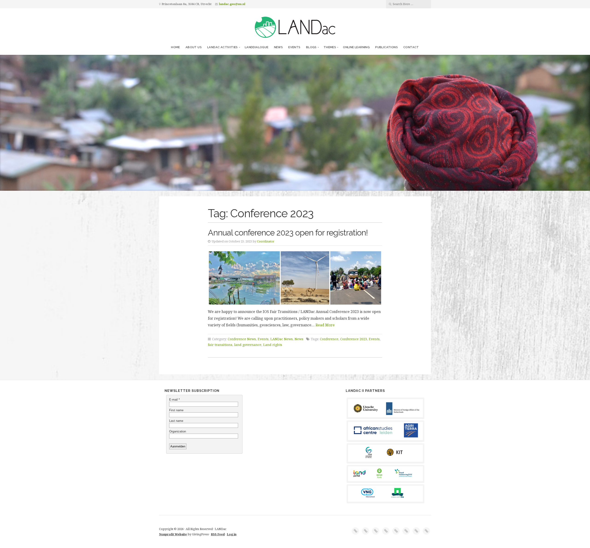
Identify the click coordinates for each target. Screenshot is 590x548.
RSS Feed (218, 534)
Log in (231, 534)
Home (175, 47)
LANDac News (281, 339)
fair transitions (220, 344)
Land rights (272, 344)
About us (194, 47)
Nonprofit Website (173, 534)
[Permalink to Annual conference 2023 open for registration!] (295, 278)
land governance (247, 344)
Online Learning (356, 47)
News (278, 47)
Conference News (242, 339)
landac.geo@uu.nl (232, 4)
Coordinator (265, 241)
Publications (386, 47)
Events (294, 47)
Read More (325, 325)
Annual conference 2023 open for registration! (288, 232)
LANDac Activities (222, 47)
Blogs (311, 47)
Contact (411, 47)
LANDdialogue (256, 47)
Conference (329, 339)
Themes (330, 47)
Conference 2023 (353, 339)
